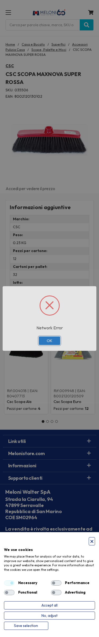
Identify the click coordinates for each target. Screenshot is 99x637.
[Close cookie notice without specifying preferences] (92, 541)
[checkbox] (9, 583)
